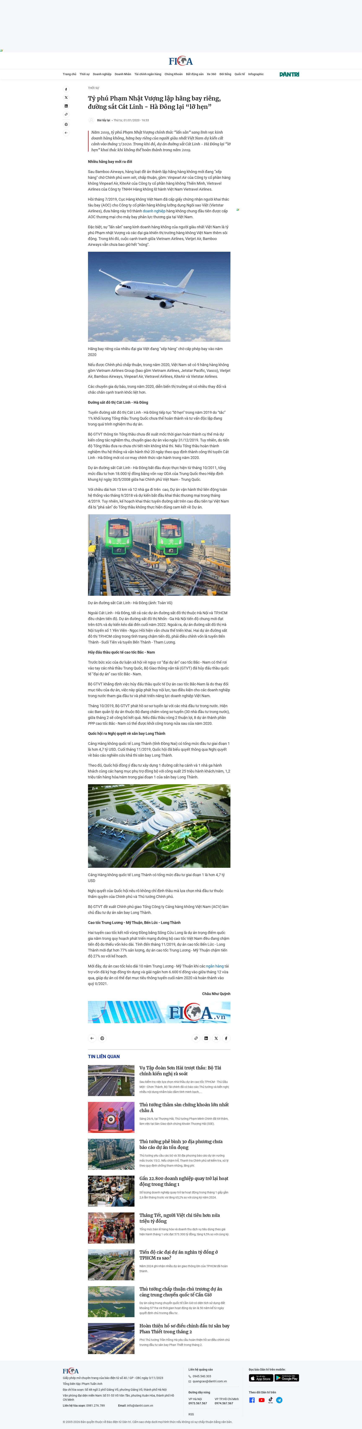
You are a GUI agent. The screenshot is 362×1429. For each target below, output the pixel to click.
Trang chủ (69, 74)
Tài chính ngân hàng (147, 74)
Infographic (256, 74)
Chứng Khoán (174, 74)
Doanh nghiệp (102, 74)
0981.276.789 (95, 1405)
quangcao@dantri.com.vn (210, 1381)
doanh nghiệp (154, 211)
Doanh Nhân (123, 74)
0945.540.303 (202, 1376)
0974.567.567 (224, 1403)
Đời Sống (225, 74)
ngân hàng (215, 966)
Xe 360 (211, 74)
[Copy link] (66, 114)
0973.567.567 (198, 1403)
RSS (191, 1414)
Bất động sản (195, 74)
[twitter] (66, 97)
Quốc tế (240, 74)
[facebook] (66, 89)
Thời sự (85, 74)
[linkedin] (66, 106)
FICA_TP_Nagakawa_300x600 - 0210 (267, 88)
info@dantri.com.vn (140, 1405)
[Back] (66, 132)
